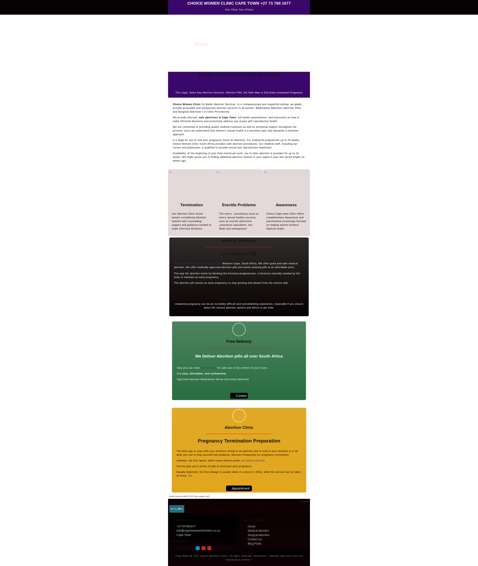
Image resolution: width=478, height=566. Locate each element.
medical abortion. (255, 460)
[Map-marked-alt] (198, 548)
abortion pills (208, 367)
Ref (190, 475)
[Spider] (203, 548)
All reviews (304, 501)
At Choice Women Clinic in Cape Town (197, 263)
